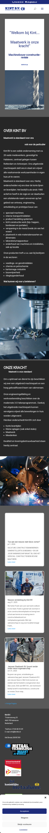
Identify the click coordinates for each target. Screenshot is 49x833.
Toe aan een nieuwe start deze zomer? (24, 542)
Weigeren (24, 818)
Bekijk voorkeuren (25, 824)
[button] (45, 797)
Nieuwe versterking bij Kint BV (20, 600)
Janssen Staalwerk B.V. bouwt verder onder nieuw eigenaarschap (23, 667)
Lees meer (11, 562)
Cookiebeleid (23, 829)
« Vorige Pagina (11, 703)
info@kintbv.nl (15, 732)
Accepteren (24, 811)
